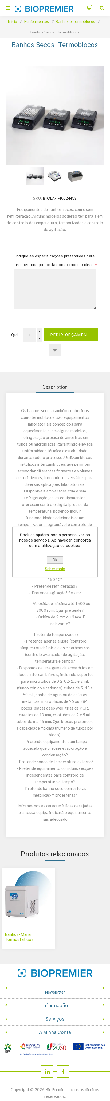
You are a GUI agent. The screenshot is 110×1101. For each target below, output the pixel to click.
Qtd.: (15, 335)
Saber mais (55, 568)
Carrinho (92, 5)
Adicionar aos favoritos (55, 350)
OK (55, 560)
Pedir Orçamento (71, 335)
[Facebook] (63, 1071)
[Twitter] (47, 1071)
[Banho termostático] (28, 894)
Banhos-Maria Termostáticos (19, 937)
